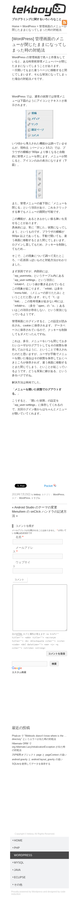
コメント (19, 579)
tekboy (39, 9)
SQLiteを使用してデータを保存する (31, 763)
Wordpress (37, 891)
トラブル (35, 498)
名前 (19, 537)
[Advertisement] (39, 448)
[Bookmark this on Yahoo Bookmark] (54, 485)
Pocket (48, 485)
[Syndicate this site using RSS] (64, 24)
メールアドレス (23, 549)
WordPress (29, 26)
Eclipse (20, 877)
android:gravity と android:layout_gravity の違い (37, 759)
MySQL (19, 862)
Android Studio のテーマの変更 (34, 507)
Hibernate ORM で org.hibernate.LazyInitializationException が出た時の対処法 (38, 747)
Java (17, 869)
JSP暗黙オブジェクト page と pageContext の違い (39, 754)
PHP (17, 847)
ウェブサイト (21, 564)
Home (15, 26)
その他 (18, 884)
